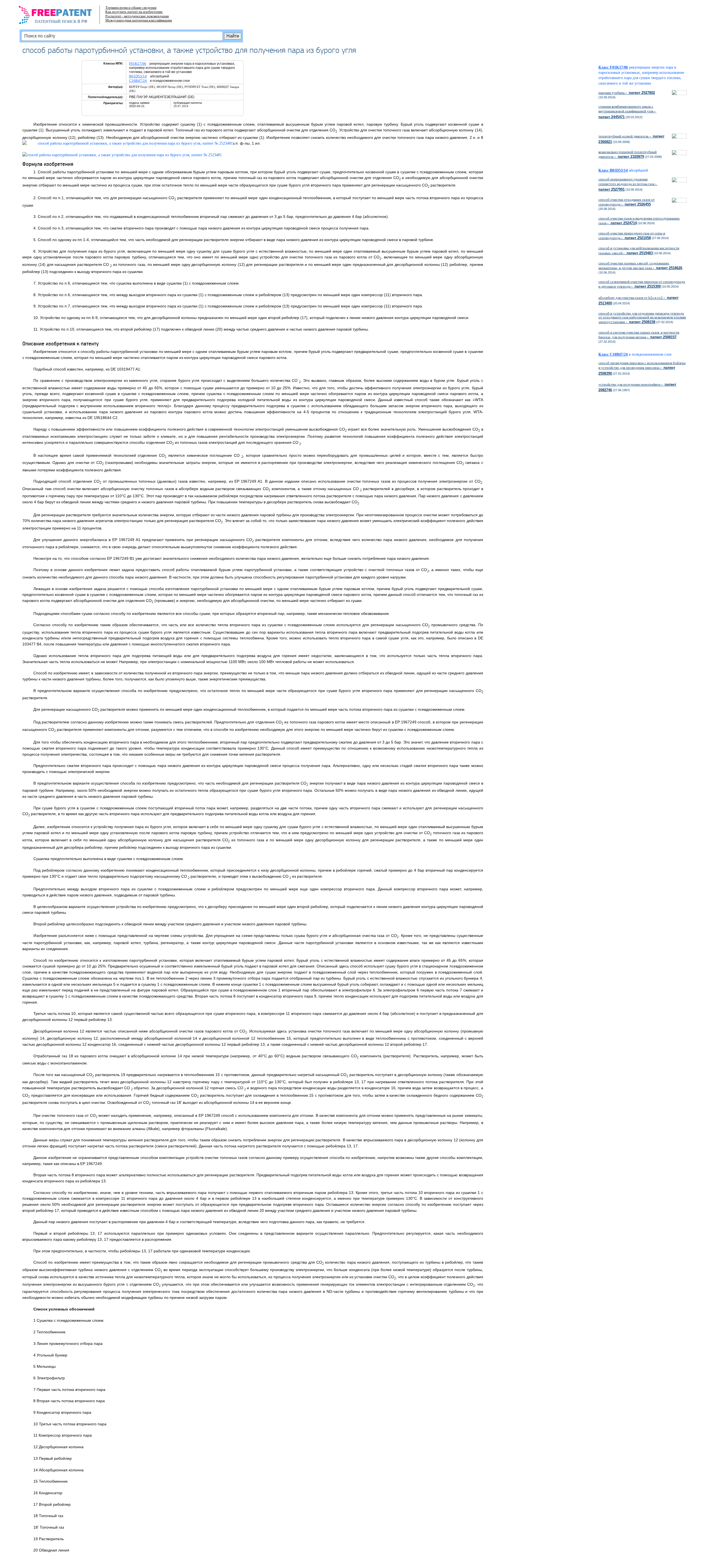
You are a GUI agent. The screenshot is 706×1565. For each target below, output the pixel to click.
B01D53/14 (138, 76)
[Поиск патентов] (61, 16)
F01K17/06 (137, 63)
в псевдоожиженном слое (652, 354)
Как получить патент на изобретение (134, 12)
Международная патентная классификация (138, 20)
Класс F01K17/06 (613, 67)
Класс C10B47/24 (613, 354)
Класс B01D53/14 (613, 170)
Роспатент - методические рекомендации (137, 16)
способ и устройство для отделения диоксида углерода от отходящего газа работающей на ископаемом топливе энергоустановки (642, 317)
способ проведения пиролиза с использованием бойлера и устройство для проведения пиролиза (642, 368)
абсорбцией (640, 170)
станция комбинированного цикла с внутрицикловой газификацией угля (627, 111)
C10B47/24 (138, 81)
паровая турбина (626, 93)
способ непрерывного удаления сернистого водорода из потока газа (627, 184)
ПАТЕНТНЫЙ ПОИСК (55, 21)
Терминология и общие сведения (130, 8)
